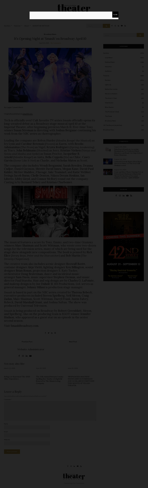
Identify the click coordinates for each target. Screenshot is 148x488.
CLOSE (115, 14)
